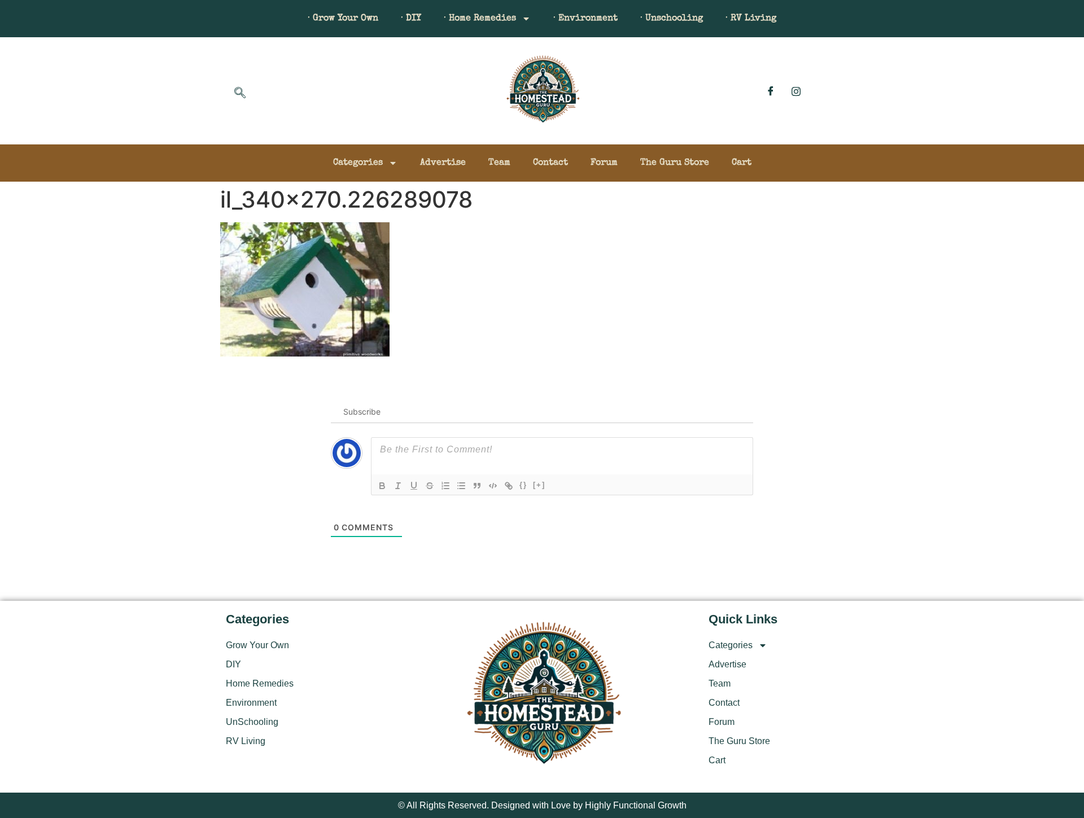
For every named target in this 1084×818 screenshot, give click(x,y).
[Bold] (382, 485)
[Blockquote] (477, 485)
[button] (240, 93)
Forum (604, 163)
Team (499, 163)
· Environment (585, 18)
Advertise (443, 163)
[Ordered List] (445, 485)
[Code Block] (493, 485)
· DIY (411, 18)
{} (523, 485)
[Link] (509, 485)
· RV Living (750, 18)
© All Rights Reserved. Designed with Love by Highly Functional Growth (542, 805)
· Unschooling (671, 18)
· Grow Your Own (343, 18)
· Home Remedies (480, 18)
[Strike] (430, 485)
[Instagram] (796, 90)
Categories (358, 163)
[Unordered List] (461, 485)
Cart (741, 163)
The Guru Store (674, 163)
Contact (550, 163)
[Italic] (398, 485)
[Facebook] (770, 90)
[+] (539, 485)
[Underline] (414, 485)
